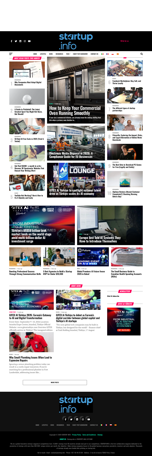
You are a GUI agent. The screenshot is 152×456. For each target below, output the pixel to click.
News (51, 54)
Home (35, 54)
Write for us (125, 41)
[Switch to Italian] (102, 54)
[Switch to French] (107, 54)
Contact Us (94, 54)
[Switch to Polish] (112, 54)
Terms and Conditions (89, 434)
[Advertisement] (76, 15)
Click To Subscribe (113, 296)
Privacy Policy (76, 434)
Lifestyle (43, 54)
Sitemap (99, 434)
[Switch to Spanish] (117, 54)
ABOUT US (63, 439)
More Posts (55, 382)
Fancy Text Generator (80, 54)
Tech (67, 54)
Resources (59, 54)
